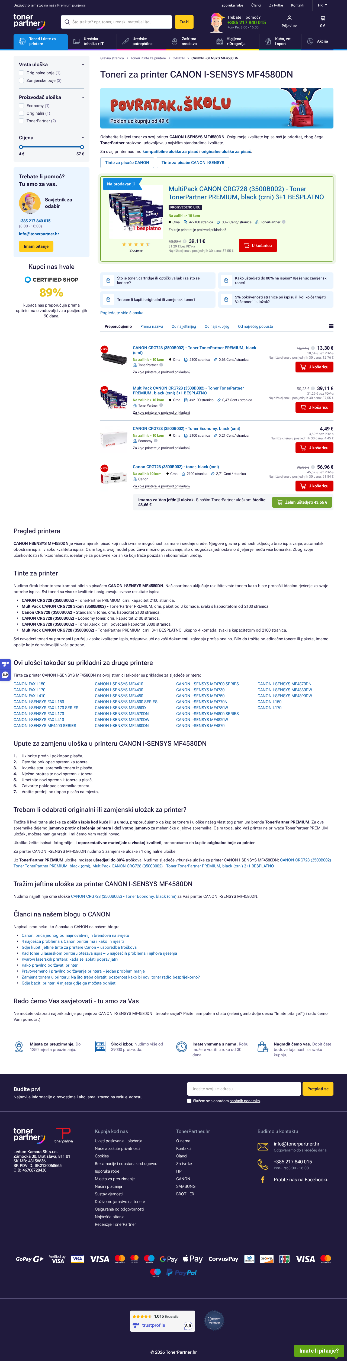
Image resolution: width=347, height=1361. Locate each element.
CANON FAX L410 (29, 695)
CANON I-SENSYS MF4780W (202, 707)
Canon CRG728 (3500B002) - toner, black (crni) (176, 466)
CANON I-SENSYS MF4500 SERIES (126, 701)
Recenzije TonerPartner (115, 1224)
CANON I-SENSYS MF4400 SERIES (45, 725)
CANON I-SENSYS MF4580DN (122, 725)
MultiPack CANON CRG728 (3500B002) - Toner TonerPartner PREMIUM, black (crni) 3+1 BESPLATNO (188, 390)
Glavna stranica (112, 58)
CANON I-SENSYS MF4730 (200, 689)
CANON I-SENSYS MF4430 (119, 689)
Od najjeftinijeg (184, 326)
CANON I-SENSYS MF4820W (202, 719)
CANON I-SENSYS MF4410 (119, 683)
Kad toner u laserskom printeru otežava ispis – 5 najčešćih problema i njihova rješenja (99, 953)
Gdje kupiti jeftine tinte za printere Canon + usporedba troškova (79, 947)
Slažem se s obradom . (227, 1101)
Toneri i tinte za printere (148, 58)
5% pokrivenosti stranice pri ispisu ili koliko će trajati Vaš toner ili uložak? (280, 299)
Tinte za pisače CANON (127, 162)
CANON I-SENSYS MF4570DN (122, 713)
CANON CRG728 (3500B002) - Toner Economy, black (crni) (186, 428)
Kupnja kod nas (111, 1131)
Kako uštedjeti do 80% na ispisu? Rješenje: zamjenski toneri (281, 280)
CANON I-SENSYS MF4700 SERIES (207, 683)
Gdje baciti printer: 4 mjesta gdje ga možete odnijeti (69, 983)
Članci (256, 5)
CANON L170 (269, 707)
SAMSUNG (185, 1186)
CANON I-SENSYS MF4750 (200, 695)
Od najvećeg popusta (255, 326)
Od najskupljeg (217, 326)
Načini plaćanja (108, 1186)
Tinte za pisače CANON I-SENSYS (193, 162)
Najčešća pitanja (109, 1216)
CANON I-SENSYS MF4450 (119, 695)
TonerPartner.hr (193, 1131)
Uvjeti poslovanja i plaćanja (118, 1140)
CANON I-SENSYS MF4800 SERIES (207, 713)
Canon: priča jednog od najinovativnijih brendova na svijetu (75, 935)
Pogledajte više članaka (121, 312)
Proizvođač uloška (40, 97)
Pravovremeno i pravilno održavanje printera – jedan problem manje (83, 971)
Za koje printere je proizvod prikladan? (197, 230)
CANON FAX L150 (29, 683)
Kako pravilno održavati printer (50, 965)
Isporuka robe (231, 5)
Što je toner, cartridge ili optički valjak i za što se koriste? (158, 280)
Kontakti (297, 5)
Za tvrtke (276, 5)
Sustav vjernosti (109, 1194)
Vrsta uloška (33, 64)
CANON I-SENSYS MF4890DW (285, 695)
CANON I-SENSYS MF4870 (200, 725)
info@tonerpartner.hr (39, 233)
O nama (183, 1140)
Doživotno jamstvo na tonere (120, 1201)
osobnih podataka (245, 1101)
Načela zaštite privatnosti (117, 1148)
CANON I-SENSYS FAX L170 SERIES (46, 707)
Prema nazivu (151, 326)
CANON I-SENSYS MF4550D (120, 707)
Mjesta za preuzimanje (115, 1178)
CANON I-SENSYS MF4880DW (285, 689)
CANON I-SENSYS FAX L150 (39, 701)
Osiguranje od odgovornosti (119, 1209)
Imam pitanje (36, 246)
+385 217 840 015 (246, 22)
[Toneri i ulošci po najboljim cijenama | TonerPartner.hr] (30, 22)
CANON (179, 58)
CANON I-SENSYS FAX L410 (39, 719)
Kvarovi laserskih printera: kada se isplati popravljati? (70, 959)
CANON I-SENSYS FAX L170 (39, 713)
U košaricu (262, 245)
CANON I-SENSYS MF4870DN (284, 683)
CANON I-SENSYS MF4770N (201, 701)
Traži (184, 22)
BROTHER (185, 1194)
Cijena (26, 137)
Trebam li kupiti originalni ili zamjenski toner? (156, 299)
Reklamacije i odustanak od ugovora (127, 1163)
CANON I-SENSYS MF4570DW (122, 719)
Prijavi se (289, 26)
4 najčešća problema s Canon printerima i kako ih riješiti (73, 941)
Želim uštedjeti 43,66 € (306, 502)
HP (179, 1171)
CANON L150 (269, 701)
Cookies (102, 1156)
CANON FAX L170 (29, 689)
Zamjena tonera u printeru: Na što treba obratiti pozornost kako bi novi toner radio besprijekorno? (111, 977)
